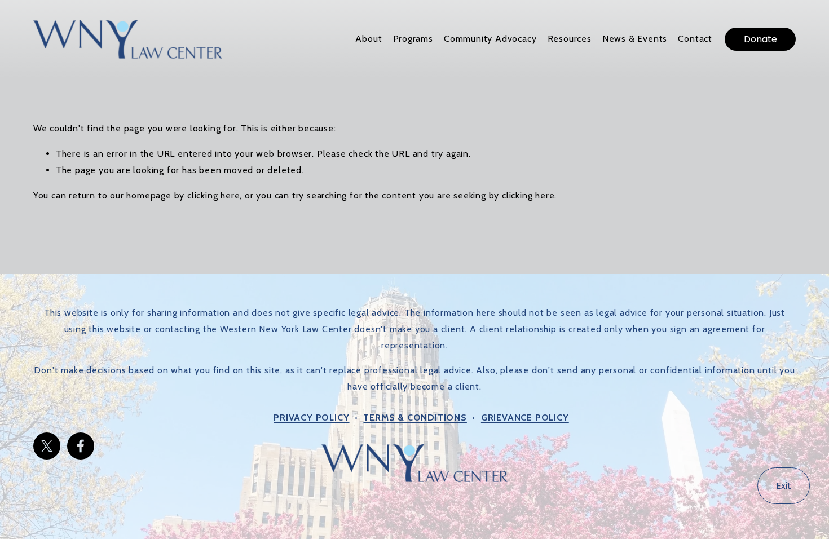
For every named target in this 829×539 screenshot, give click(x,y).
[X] (46, 446)
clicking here (213, 195)
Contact (695, 38)
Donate (760, 39)
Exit (783, 485)
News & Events (634, 38)
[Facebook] (80, 446)
